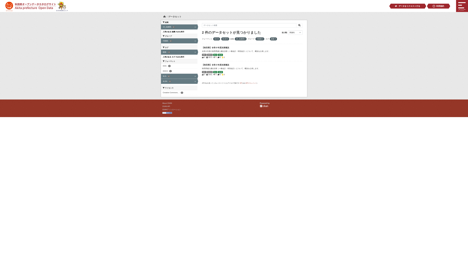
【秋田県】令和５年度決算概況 (215, 65)
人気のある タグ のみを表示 (173, 57)
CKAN (264, 106)
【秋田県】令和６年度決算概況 (215, 48)
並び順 (284, 32)
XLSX (220, 55)
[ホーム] (164, 16)
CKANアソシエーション (171, 109)
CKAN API (166, 106)
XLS (215, 55)
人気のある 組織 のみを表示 (173, 32)
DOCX (210, 55)
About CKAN (167, 103)
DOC (204, 55)
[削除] (218, 39)
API (241, 83)
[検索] (299, 25)
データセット (174, 16)
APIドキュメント (251, 83)
